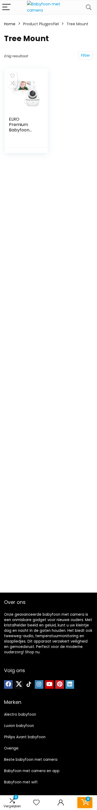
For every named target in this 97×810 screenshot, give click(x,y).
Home (9, 24)
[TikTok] (29, 684)
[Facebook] (8, 684)
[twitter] (18, 684)
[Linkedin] (69, 684)
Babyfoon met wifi (20, 782)
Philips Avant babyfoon (25, 737)
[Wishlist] (36, 802)
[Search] (88, 7)
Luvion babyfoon (19, 725)
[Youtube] (49, 684)
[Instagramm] (39, 684)
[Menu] (6, 7)
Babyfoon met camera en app (32, 770)
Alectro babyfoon (20, 714)
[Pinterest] (59, 684)
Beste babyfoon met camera (30, 759)
